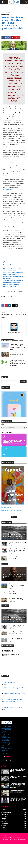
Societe (7, 14)
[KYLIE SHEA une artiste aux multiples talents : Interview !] (4, 600)
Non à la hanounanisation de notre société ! (14, 707)
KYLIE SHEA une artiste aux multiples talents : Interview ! (16, 599)
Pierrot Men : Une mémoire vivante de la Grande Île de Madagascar (14, 535)
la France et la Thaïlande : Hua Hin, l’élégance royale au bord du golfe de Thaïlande (17, 550)
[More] (22, 37)
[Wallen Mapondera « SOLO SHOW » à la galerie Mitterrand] (4, 627)
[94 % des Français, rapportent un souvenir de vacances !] (5, 354)
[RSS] (10, 760)
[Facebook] (2, 305)
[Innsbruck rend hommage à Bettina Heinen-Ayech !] (4, 558)
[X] (14, 760)
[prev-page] (2, 369)
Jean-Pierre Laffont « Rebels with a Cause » (14, 693)
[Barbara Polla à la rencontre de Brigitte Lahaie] (4, 593)
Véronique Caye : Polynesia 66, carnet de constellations (16, 639)
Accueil (2, 12)
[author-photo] (14, 330)
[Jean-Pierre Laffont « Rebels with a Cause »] (4, 544)
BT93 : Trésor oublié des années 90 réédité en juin (20, 315)
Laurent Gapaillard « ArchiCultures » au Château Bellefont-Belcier (17, 632)
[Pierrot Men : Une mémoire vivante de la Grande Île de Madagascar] (14, 533)
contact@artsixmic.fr (12, 756)
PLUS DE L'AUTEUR (18, 340)
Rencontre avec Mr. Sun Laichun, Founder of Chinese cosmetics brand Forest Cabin (17, 585)
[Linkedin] (9, 305)
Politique (8, 12)
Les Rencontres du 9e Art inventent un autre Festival (6, 316)
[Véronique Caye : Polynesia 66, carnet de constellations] (4, 640)
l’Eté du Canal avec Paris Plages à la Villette (14, 688)
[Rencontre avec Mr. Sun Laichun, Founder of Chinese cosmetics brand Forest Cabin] (4, 585)
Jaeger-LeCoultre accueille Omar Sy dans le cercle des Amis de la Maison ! (14, 576)
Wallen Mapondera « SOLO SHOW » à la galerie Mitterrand (17, 626)
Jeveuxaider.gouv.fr (8, 189)
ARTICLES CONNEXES (7, 340)
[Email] (13, 305)
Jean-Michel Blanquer (10, 296)
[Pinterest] (6, 305)
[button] (2, 2)
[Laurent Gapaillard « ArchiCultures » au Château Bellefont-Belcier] (4, 633)
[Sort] (2, 424)
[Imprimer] (16, 305)
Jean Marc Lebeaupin (8, 30)
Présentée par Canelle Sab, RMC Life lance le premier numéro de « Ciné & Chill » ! (18, 799)
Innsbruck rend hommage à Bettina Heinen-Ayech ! (17, 791)
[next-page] (5, 369)
